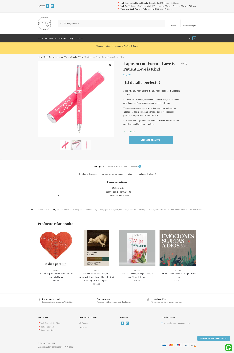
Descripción (98, 166)
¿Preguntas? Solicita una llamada (213, 338)
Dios (136, 210)
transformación (186, 210)
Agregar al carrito (151, 139)
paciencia (163, 210)
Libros (56, 270)
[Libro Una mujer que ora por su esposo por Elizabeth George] (137, 248)
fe (146, 210)
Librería (47, 57)
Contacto (83, 327)
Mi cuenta (173, 26)
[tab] (98, 164)
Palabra (171, 210)
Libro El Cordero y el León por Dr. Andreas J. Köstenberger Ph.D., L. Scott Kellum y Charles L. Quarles (96, 277)
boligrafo (114, 210)
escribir (141, 210)
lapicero (156, 210)
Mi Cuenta (83, 323)
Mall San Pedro (48, 327)
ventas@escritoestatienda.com (177, 323)
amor (101, 210)
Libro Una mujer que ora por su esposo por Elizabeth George (137, 275)
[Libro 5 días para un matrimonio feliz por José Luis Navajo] (56, 248)
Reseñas (134, 166)
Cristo (131, 210)
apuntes (107, 210)
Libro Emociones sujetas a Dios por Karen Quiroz (178, 275)
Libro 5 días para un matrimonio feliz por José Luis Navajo (56, 275)
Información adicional (117, 166)
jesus (150, 210)
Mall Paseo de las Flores (50, 323)
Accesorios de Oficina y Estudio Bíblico (68, 57)
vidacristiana (198, 210)
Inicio (40, 57)
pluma (177, 210)
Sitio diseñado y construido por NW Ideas (56, 347)
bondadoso (123, 210)
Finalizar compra (189, 26)
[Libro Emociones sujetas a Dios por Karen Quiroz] (178, 248)
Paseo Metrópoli (48, 330)
